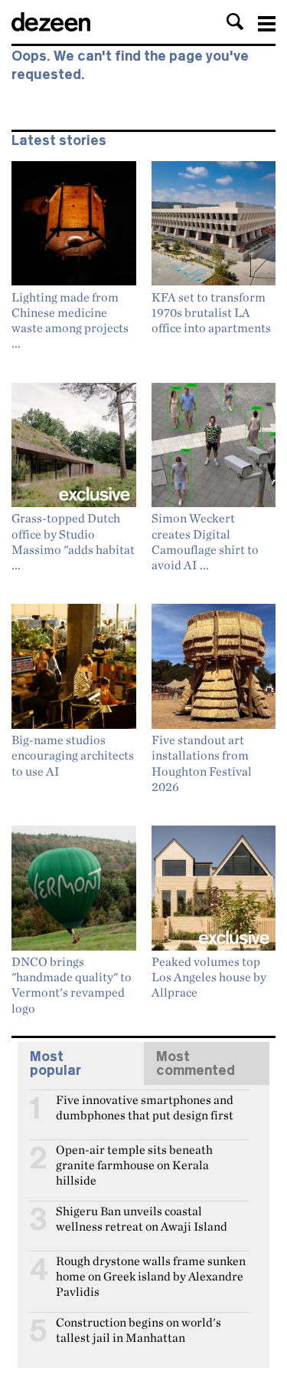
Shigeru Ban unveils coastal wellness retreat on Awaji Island (141, 1217)
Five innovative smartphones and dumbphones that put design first (144, 1106)
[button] (235, 21)
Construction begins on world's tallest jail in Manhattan (138, 1329)
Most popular (55, 1063)
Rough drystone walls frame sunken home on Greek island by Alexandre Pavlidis (151, 1267)
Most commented (195, 1063)
